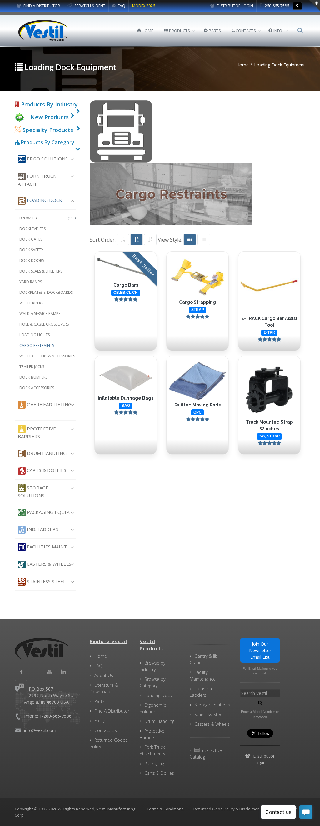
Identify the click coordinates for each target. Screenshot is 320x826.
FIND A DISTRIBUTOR (41, 5)
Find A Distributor (111, 711)
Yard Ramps (30, 281)
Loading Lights (34, 334)
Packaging (154, 763)
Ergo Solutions (47, 158)
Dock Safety (31, 250)
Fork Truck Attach (37, 180)
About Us (103, 675)
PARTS (214, 30)
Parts (99, 701)
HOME (147, 30)
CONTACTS (245, 30)
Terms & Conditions (165, 809)
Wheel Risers (31, 303)
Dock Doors (31, 260)
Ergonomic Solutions (153, 708)
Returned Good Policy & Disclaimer (226, 809)
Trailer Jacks (31, 366)
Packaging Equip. (48, 512)
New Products (49, 117)
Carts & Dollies (46, 470)
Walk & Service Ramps (39, 313)
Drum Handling (46, 453)
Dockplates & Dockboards (46, 292)
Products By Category (47, 142)
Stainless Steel (46, 581)
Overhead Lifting (49, 404)
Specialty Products (47, 130)
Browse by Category (152, 682)
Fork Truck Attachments (152, 750)
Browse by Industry (152, 666)
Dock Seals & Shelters (40, 271)
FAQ (121, 5)
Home (100, 656)
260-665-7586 (276, 5)
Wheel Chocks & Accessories (47, 356)
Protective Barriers (37, 432)
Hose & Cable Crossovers (44, 324)
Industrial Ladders (201, 692)
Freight (101, 721)
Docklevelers (32, 228)
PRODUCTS (179, 30)
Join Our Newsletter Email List (260, 650)
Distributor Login (234, 5)
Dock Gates (30, 239)
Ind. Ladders (42, 529)
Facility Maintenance (203, 675)
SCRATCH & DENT (89, 5)
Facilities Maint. (47, 546)
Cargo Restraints (36, 345)
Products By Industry (48, 104)
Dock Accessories (36, 388)
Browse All (47, 218)
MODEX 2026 (143, 5)
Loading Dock (44, 200)
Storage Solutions (33, 491)
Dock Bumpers (33, 377)
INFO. (277, 30)
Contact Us (105, 730)
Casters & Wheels (48, 564)
